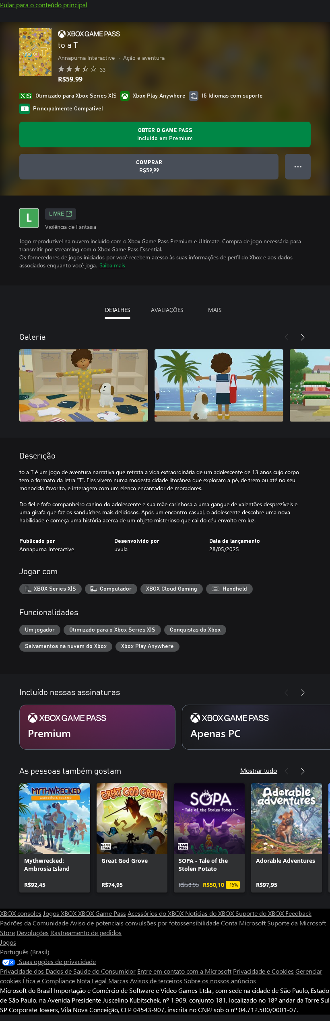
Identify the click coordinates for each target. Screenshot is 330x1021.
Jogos (8, 942)
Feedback (298, 913)
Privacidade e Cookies (263, 971)
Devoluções (32, 932)
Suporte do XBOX (260, 913)
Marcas (118, 980)
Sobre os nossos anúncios (220, 980)
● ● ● (298, 166)
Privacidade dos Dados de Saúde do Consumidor (68, 971)
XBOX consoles (20, 913)
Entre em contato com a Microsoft (184, 971)
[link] (54, 838)
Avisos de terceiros (156, 980)
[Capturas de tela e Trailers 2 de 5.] (219, 385)
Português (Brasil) (25, 952)
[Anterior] (286, 337)
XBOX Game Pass (102, 913)
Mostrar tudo (258, 770)
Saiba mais (112, 265)
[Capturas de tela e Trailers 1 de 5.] (83, 385)
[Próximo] (303, 337)
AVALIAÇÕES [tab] (167, 310)
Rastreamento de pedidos (86, 932)
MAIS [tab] (214, 310)
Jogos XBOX (60, 913)
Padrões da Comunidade (34, 923)
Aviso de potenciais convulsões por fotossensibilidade (144, 923)
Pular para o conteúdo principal (43, 4)
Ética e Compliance (49, 980)
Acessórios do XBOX (156, 913)
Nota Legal (92, 980)
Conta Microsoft (243, 923)
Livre (56, 214)
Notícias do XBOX (210, 913)
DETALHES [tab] (117, 310)
